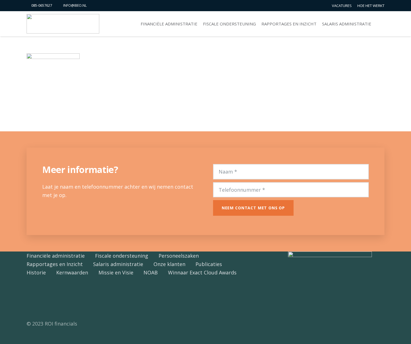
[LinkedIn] (45, 298)
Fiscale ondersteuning (121, 255)
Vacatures (342, 5)
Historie (36, 272)
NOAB (150, 272)
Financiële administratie (56, 255)
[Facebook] (33, 298)
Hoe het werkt (370, 5)
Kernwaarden (72, 272)
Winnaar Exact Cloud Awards (202, 272)
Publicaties (208, 264)
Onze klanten (169, 264)
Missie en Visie (115, 272)
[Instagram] (58, 298)
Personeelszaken (179, 255)
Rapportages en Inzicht (55, 264)
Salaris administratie (118, 264)
